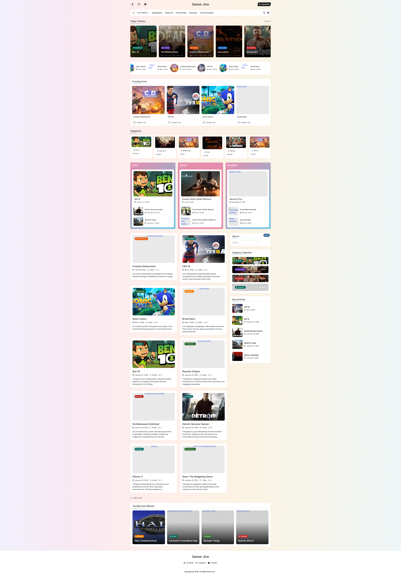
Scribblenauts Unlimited (146, 424)
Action (139, 344)
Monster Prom (236, 199)
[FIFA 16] (186, 68)
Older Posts (137, 498)
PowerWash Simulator (248, 210)
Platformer (141, 291)
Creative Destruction (173, 66)
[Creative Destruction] (159, 68)
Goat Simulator (245, 220)
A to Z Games (142, 13)
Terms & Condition (206, 13)
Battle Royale (142, 239)
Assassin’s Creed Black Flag (183, 540)
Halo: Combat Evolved (146, 540)
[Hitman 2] (154, 459)
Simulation (190, 239)
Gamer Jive (200, 4)
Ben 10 (137, 199)
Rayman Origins (191, 371)
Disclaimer (193, 13)
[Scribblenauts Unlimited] (154, 406)
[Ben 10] (152, 183)
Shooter (189, 291)
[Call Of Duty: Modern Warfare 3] (186, 221)
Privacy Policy (181, 13)
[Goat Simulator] (233, 221)
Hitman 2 (138, 476)
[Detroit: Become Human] (138, 211)
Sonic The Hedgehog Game (197, 476)
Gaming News (157, 13)
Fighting (244, 536)
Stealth (139, 449)
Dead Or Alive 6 (246, 540)
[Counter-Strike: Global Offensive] (200, 183)
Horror (208, 536)
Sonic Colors (218, 66)
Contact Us (169, 13)
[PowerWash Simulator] (233, 211)
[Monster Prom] (248, 183)
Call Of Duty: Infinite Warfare (203, 210)
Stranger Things (212, 540)
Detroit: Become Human (154, 210)
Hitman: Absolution (251, 355)
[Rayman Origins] (203, 354)
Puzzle (139, 396)
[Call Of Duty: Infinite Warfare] (186, 211)
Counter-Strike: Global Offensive (196, 199)
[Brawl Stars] (137, 68)
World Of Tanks (150, 220)
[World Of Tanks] (138, 221)
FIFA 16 (194, 66)
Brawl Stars (147, 66)
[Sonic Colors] (208, 68)
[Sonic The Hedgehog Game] (203, 459)
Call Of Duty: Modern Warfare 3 (204, 220)
